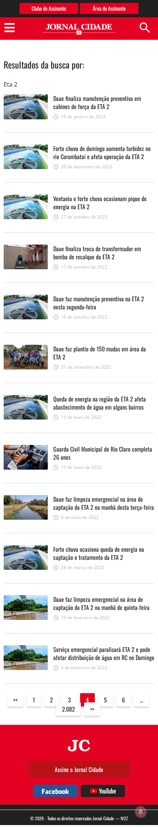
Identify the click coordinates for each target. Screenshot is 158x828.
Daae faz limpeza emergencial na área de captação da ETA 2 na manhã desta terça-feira (103, 503)
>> (92, 709)
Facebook (55, 791)
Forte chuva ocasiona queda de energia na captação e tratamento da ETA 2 (98, 553)
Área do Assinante (109, 8)
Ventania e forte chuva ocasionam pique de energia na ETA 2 (100, 202)
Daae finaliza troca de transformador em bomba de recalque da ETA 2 (97, 252)
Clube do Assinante (49, 8)
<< (15, 699)
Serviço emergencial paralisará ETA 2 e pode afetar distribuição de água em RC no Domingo (103, 653)
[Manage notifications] (141, 812)
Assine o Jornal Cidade (79, 769)
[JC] (79, 744)
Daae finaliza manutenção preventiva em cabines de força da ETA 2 (97, 102)
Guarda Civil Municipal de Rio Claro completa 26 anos (102, 453)
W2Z (124, 818)
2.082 (68, 709)
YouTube (103, 791)
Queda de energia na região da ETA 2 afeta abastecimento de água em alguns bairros (99, 402)
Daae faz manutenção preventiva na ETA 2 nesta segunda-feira (98, 302)
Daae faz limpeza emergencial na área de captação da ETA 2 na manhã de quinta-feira (101, 603)
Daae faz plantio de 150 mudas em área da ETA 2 (99, 352)
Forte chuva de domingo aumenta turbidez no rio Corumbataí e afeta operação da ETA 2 (102, 152)
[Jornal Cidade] (79, 29)
